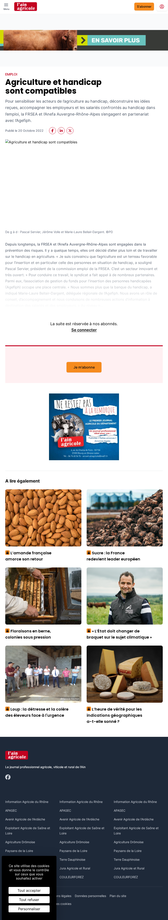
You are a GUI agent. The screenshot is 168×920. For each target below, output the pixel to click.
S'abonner (144, 6)
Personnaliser (29, 909)
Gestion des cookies (57, 904)
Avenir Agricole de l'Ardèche (25, 819)
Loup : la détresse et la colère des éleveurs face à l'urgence (36, 712)
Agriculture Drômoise (20, 842)
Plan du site (118, 896)
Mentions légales (59, 896)
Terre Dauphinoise (72, 859)
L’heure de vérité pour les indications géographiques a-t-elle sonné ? (114, 715)
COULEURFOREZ (72, 877)
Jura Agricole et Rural (75, 868)
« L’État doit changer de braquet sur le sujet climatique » (119, 634)
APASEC (11, 810)
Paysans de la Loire (19, 851)
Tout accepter (29, 890)
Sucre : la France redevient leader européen (113, 556)
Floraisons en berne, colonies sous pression (28, 634)
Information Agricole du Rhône (26, 802)
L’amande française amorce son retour (28, 556)
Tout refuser (29, 899)
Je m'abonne (84, 367)
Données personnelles (90, 896)
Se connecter (84, 330)
